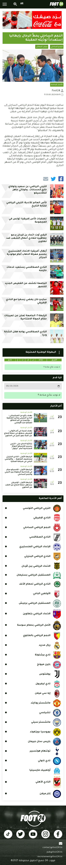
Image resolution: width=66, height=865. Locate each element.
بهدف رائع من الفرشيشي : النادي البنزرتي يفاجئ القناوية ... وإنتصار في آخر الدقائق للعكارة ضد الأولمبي (19, 419)
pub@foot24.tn (54, 852)
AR (21, 4)
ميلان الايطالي (41, 47)
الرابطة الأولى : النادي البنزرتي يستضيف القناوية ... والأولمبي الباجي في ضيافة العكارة (18, 459)
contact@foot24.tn (52, 847)
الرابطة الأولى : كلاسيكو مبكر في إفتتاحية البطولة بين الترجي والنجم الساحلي (18, 472)
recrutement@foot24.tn (49, 857)
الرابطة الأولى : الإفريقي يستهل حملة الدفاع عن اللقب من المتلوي (18, 485)
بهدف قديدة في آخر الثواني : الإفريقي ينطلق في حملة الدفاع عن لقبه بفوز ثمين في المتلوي (18, 433)
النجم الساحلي (57, 47)
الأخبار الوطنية (57, 85)
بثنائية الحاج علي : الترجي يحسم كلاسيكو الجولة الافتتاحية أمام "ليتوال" (21, 446)
